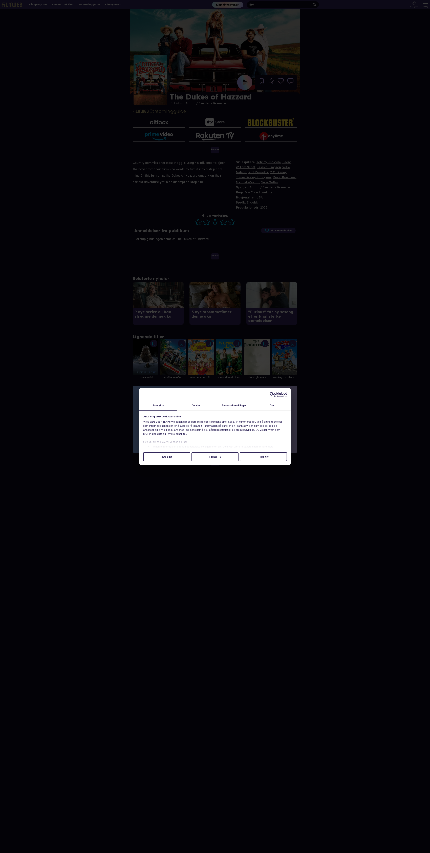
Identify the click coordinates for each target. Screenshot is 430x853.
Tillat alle (263, 456)
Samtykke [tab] (158, 405)
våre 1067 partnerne (162, 421)
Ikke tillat (167, 456)
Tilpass (213, 456)
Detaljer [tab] (196, 405)
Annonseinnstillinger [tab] (234, 405)
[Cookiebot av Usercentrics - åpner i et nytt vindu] (272, 394)
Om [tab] (272, 405)
